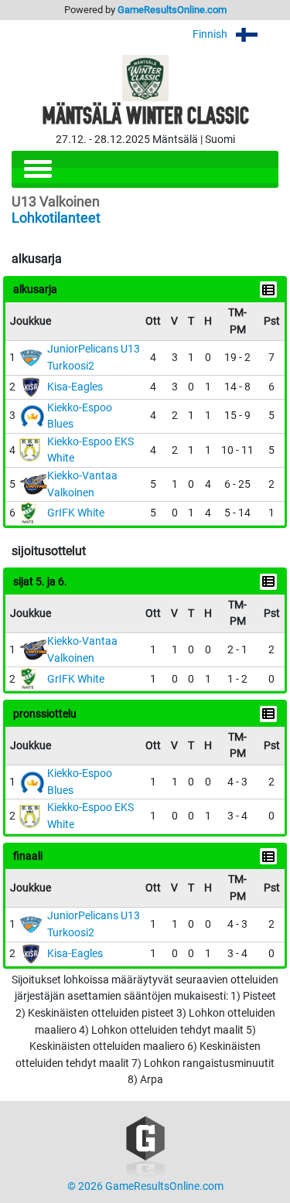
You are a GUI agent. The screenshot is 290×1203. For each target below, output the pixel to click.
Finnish (211, 34)
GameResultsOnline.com (172, 9)
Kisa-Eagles (75, 387)
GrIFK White (75, 513)
